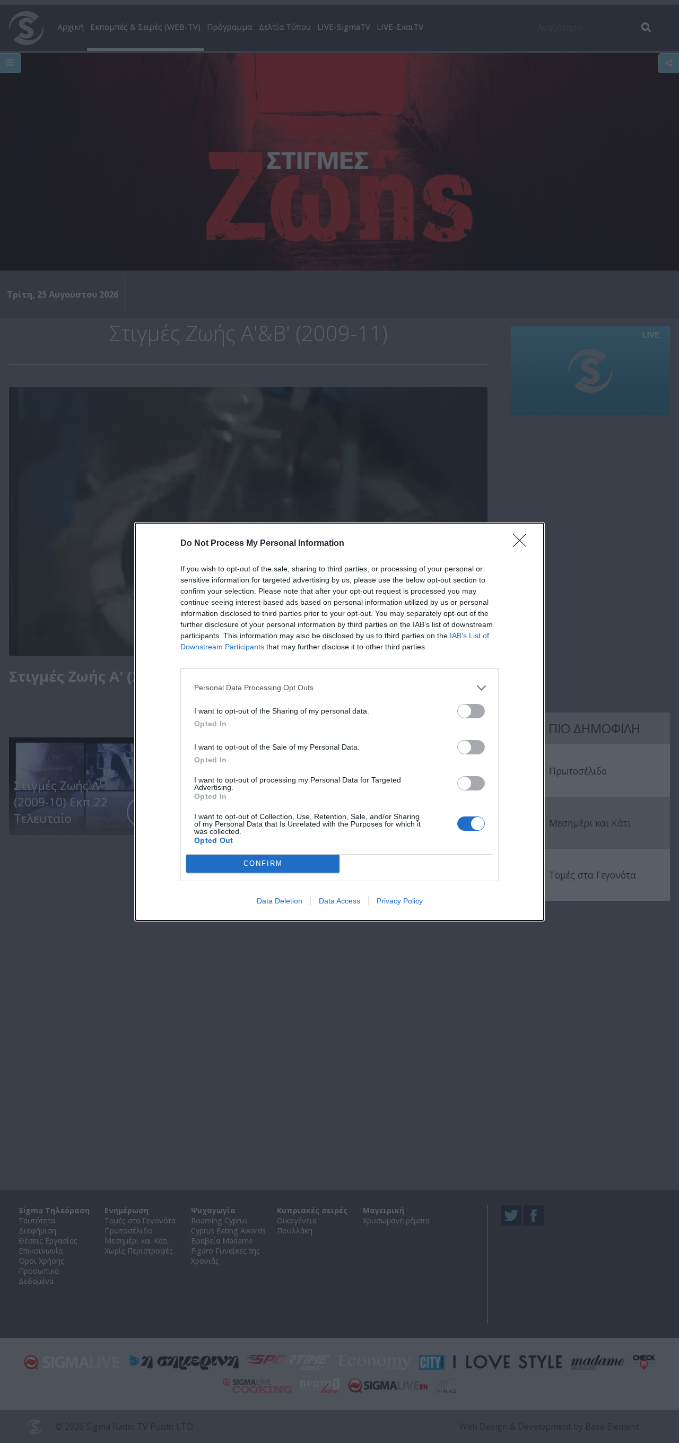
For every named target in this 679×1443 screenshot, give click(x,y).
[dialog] (339, 721)
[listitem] (339, 687)
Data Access (339, 901)
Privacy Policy (400, 901)
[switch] (471, 711)
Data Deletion (279, 901)
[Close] (523, 544)
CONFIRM (263, 863)
